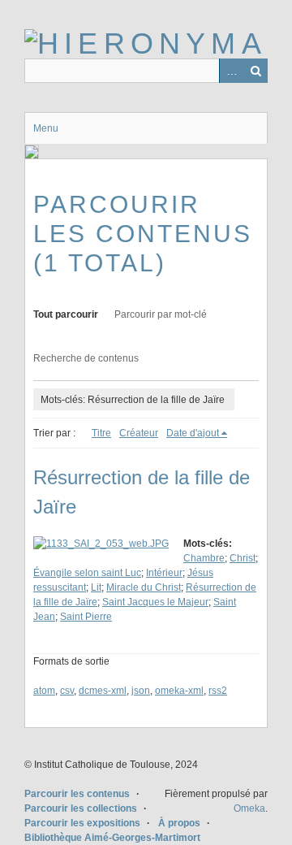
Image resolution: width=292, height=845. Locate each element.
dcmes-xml (103, 690)
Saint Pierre (86, 616)
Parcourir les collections (80, 808)
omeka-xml (179, 690)
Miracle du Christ (143, 587)
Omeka (249, 808)
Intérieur (164, 572)
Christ (243, 558)
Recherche (255, 70)
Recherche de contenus (86, 358)
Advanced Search (231, 70)
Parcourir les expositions (82, 823)
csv (67, 690)
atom (44, 690)
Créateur (138, 433)
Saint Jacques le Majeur (155, 602)
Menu (45, 128)
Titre (101, 433)
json (140, 690)
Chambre (204, 558)
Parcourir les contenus (77, 794)
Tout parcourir (65, 314)
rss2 (217, 690)
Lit (96, 587)
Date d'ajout (192, 433)
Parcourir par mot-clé (160, 314)
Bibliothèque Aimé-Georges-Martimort (112, 837)
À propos (179, 823)
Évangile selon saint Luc (87, 572)
